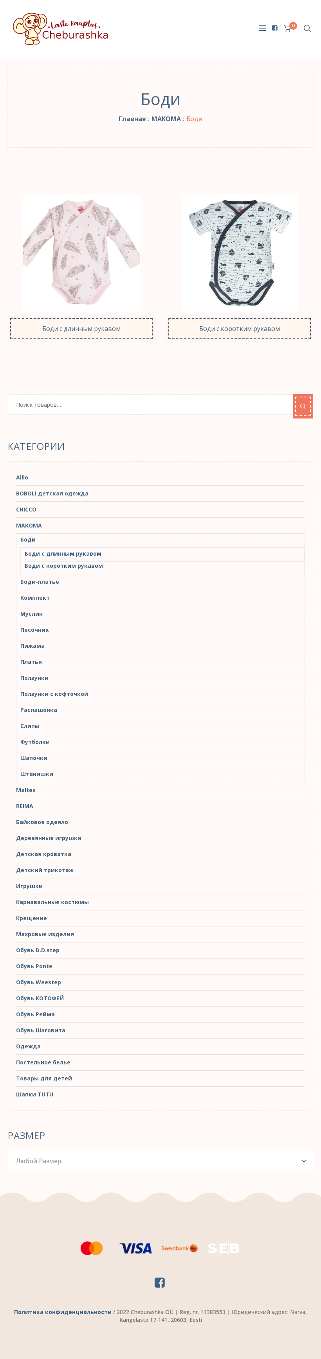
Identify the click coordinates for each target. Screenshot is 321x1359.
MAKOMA (166, 118)
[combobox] (160, 1161)
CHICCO (26, 509)
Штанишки (36, 774)
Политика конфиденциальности (63, 1312)
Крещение (31, 918)
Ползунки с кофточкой (54, 693)
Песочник (34, 629)
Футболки (35, 742)
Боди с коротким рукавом (64, 565)
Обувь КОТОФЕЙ (40, 998)
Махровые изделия (45, 934)
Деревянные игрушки (48, 838)
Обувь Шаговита (40, 1030)
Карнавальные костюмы (52, 902)
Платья (31, 661)
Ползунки (34, 677)
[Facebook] (275, 27)
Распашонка (38, 709)
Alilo (22, 477)
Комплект (35, 597)
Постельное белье (43, 1062)
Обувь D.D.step (38, 950)
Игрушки (29, 886)
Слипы (30, 726)
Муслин (31, 613)
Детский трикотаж (45, 870)
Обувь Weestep (38, 982)
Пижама (32, 645)
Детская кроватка (43, 854)
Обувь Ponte (34, 966)
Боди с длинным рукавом (63, 553)
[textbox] (156, 1160)
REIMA (24, 806)
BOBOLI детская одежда (52, 493)
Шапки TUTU (34, 1094)
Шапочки (33, 758)
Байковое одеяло (42, 822)
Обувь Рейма (35, 1014)
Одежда (28, 1046)
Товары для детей (44, 1078)
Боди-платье (39, 581)
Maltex (26, 790)
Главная (132, 118)
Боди (28, 539)
